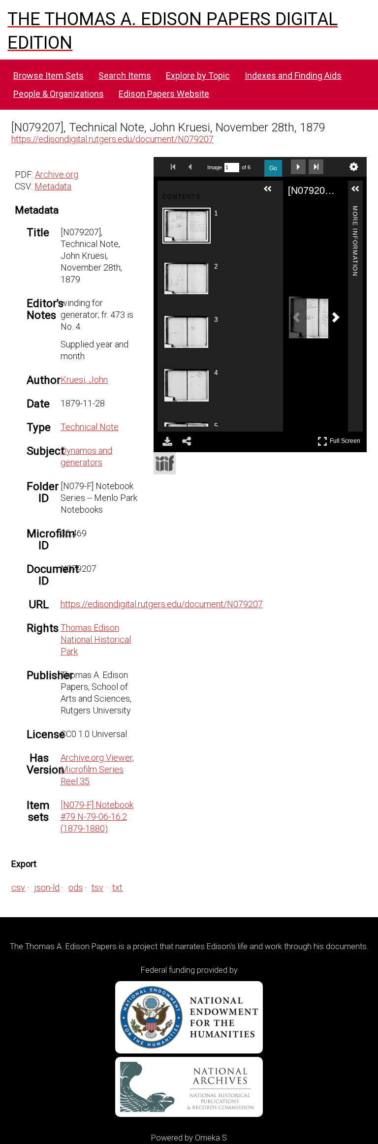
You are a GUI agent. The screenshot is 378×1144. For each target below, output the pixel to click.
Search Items (124, 75)
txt (117, 887)
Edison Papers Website (164, 94)
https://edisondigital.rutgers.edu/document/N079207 (112, 139)
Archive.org (56, 174)
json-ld (47, 887)
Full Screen (346, 439)
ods (75, 887)
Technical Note (90, 427)
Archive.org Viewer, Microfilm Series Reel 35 (97, 769)
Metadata (52, 186)
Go (273, 168)
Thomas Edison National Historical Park (96, 639)
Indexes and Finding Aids (293, 75)
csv (18, 887)
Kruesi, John (84, 379)
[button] (272, 193)
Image (214, 167)
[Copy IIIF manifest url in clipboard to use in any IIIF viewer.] (165, 463)
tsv (97, 887)
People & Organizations (58, 94)
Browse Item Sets (48, 75)
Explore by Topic (198, 75)
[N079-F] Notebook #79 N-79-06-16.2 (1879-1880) (97, 817)
